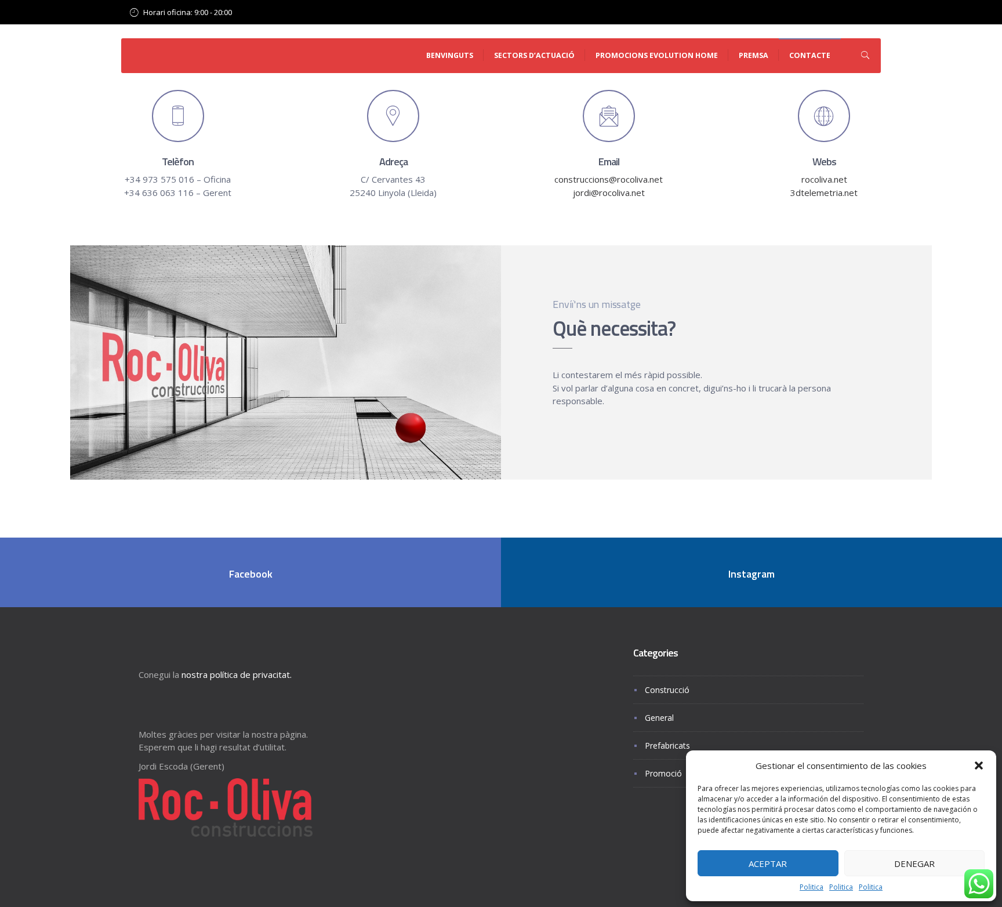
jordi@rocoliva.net (609, 192)
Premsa (753, 55)
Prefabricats (667, 745)
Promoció (663, 773)
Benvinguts (449, 55)
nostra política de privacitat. (236, 674)
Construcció (667, 689)
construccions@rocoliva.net (608, 179)
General (659, 717)
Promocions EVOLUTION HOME (657, 55)
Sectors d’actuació (534, 55)
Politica (811, 887)
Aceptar (768, 863)
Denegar (914, 863)
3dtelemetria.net (824, 192)
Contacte (809, 55)
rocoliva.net (824, 179)
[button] (979, 765)
